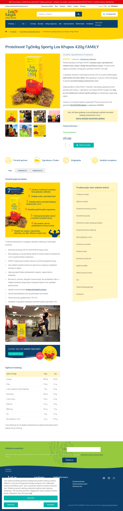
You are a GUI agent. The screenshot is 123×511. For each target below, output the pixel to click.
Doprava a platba (47, 6)
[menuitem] (12, 24)
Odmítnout (11, 505)
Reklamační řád (77, 486)
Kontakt (82, 6)
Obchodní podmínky (79, 481)
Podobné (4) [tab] (22, 170)
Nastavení (30, 498)
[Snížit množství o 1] (65, 146)
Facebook (8, 469)
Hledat (78, 14)
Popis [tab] (10, 170)
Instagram (8, 471)
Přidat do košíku (84, 145)
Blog (56, 6)
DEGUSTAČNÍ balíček (78, 105)
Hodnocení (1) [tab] (37, 170)
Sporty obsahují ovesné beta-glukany (90, 118)
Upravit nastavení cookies (109, 505)
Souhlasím (50, 505)
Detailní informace (70, 126)
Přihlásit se (69, 460)
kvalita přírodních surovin (36, 289)
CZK (105, 6)
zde (30, 493)
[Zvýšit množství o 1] (65, 144)
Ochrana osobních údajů (80, 484)
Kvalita (76, 6)
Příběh (69, 6)
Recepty (62, 6)
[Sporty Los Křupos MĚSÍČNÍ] (32, 363)
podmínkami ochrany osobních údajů (92, 455)
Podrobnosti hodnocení (88, 59)
